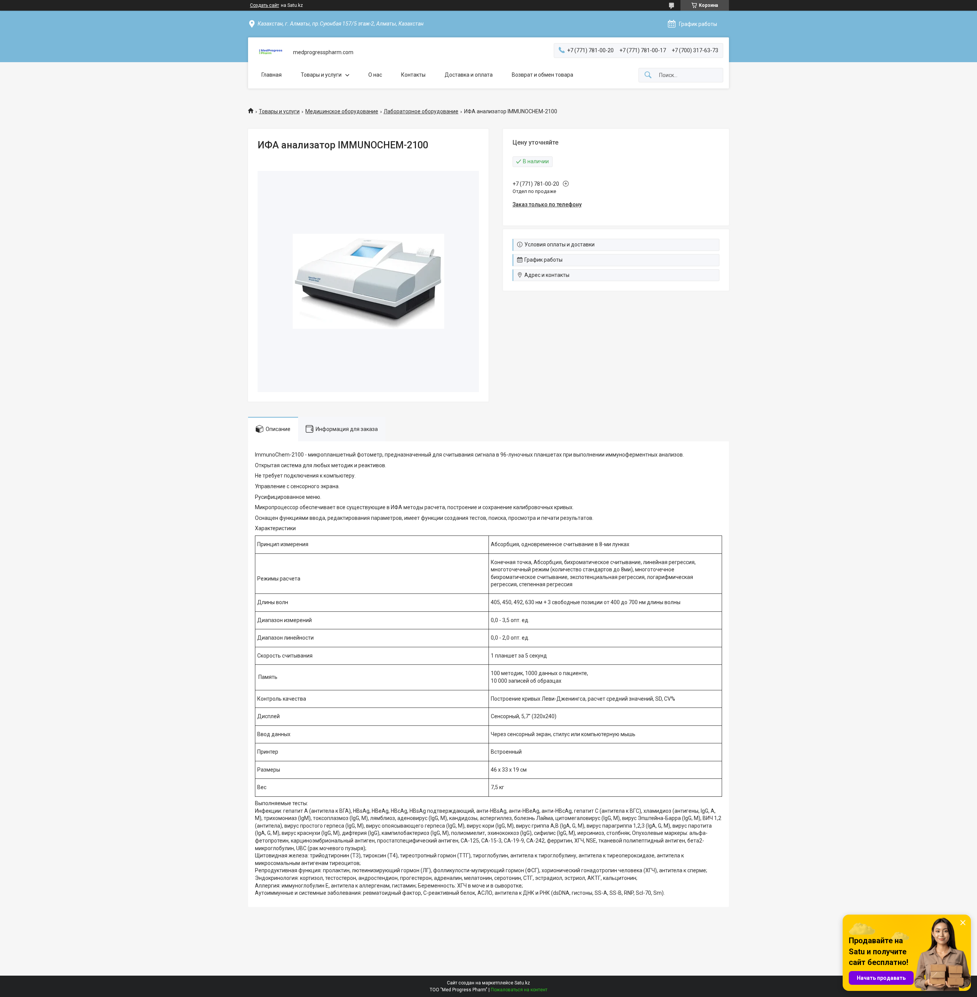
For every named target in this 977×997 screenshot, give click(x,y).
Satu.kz (522, 983)
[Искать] (648, 75)
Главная (271, 75)
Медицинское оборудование (341, 111)
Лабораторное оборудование (421, 111)
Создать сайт (264, 5)
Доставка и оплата (469, 75)
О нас (375, 75)
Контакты (413, 75)
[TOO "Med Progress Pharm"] (270, 52)
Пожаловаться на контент (519, 989)
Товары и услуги (321, 75)
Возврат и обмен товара (542, 75)
